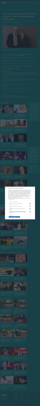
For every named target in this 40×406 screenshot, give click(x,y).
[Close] (33, 188)
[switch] (30, 203)
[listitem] (20, 201)
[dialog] (20, 203)
